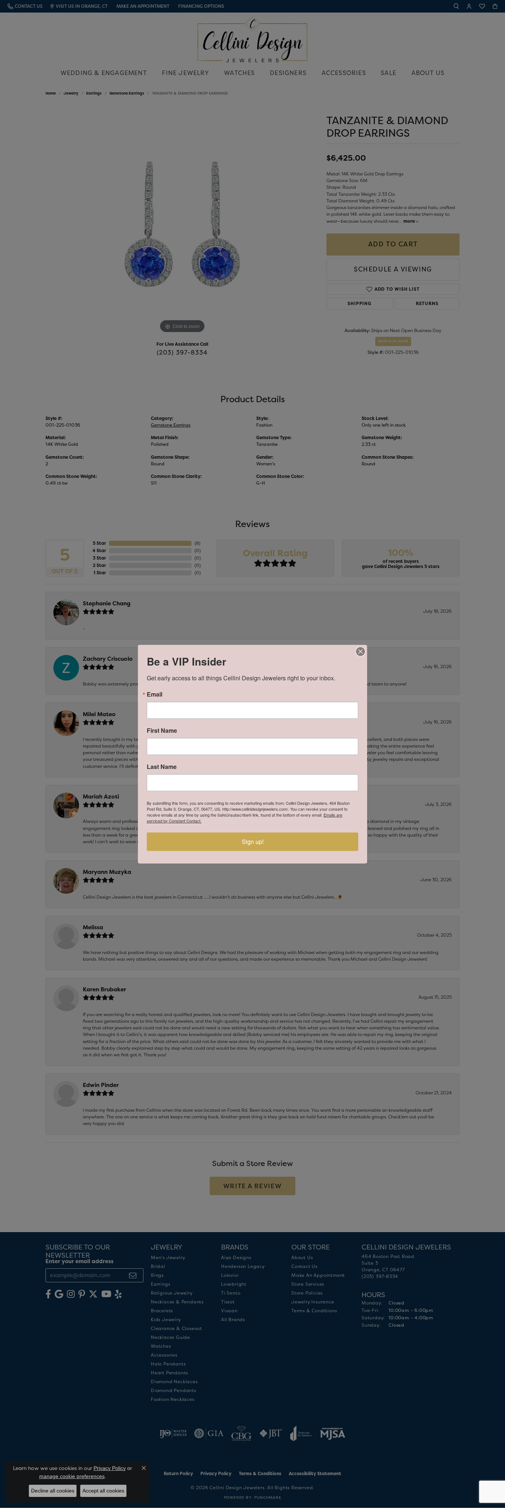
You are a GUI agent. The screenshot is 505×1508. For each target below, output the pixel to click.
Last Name (162, 767)
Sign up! (253, 841)
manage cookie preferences (72, 1476)
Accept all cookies (103, 1491)
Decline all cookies (52, 1491)
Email (154, 694)
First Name (162, 731)
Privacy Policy (110, 1468)
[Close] (360, 651)
